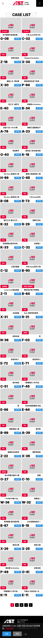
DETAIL (17, 38)
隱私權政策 (10, 628)
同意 (6, 634)
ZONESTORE (26, 3)
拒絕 (17, 634)
